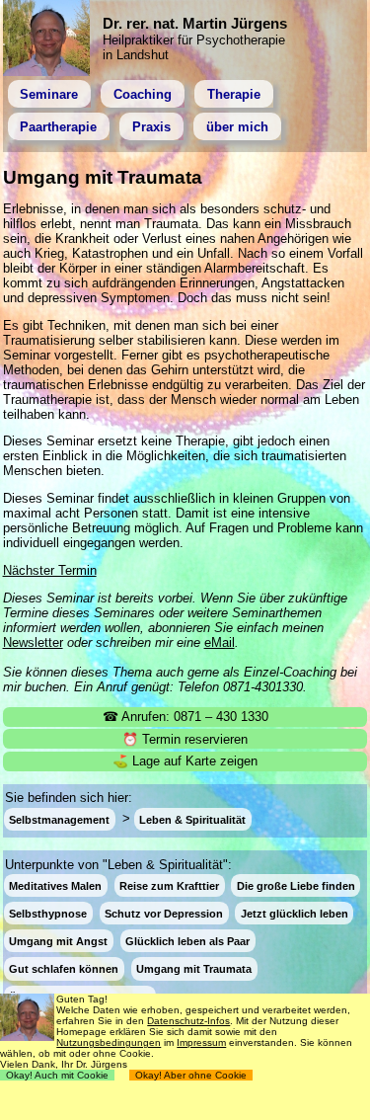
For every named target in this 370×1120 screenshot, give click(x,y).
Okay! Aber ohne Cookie (191, 1075)
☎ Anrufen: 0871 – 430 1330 (185, 716)
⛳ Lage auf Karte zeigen (185, 761)
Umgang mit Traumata (194, 969)
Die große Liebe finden (296, 886)
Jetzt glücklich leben (294, 914)
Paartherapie (58, 127)
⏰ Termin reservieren (185, 739)
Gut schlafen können (63, 969)
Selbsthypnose (48, 914)
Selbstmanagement (59, 819)
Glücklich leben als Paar (187, 941)
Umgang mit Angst (58, 941)
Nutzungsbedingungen (108, 1042)
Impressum (201, 1042)
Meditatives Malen (55, 886)
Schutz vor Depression (164, 914)
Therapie (233, 94)
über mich (237, 127)
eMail (219, 642)
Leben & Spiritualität (192, 819)
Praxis (151, 127)
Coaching (142, 94)
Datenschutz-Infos (188, 1020)
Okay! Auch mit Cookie (57, 1075)
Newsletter (33, 642)
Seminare (49, 94)
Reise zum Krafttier (169, 886)
